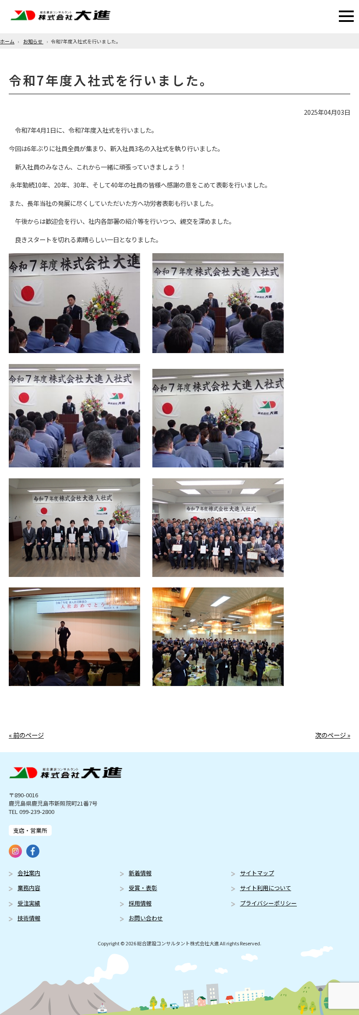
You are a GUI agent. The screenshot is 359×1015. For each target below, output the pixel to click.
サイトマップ (257, 873)
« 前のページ (26, 734)
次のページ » (332, 734)
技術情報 (29, 918)
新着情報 (140, 873)
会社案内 (29, 873)
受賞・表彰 (143, 888)
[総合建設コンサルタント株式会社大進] (60, 16)
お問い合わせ (146, 918)
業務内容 (29, 888)
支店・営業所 (30, 830)
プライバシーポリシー (268, 903)
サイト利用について (265, 888)
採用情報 (140, 903)
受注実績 (29, 903)
